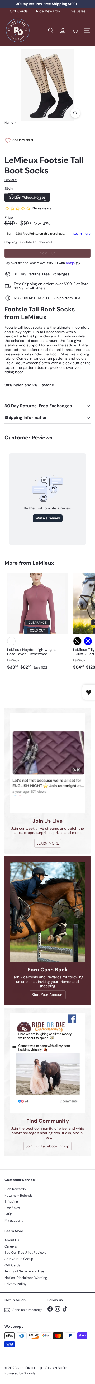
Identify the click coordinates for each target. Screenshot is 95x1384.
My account (13, 1220)
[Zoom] (75, 113)
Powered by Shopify (20, 1373)
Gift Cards (19, 11)
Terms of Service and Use (24, 1271)
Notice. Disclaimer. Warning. (26, 1277)
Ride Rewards (48, 11)
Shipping (10, 242)
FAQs (8, 1214)
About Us (11, 1240)
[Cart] (75, 30)
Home (8, 123)
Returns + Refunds (18, 1195)
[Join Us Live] (47, 763)
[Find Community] (47, 1063)
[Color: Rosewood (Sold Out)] (11, 641)
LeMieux (43, 562)
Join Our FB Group (18, 1259)
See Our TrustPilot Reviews (25, 1252)
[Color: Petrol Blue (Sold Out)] (88, 641)
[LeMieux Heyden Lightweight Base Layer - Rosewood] (37, 623)
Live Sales (77, 11)
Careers (10, 1246)
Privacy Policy (15, 1284)
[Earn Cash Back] (47, 912)
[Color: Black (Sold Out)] (77, 641)
